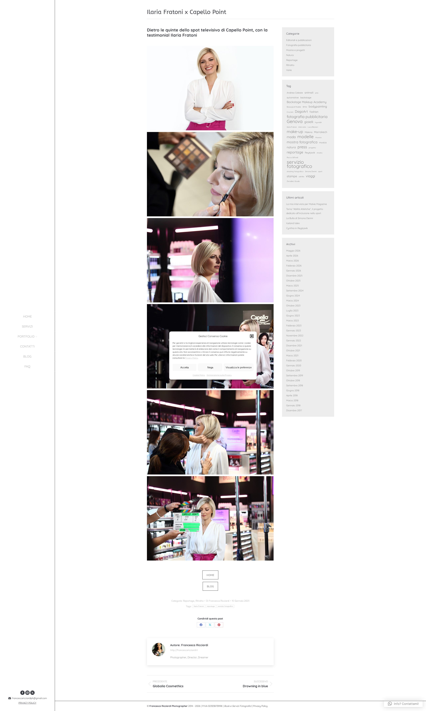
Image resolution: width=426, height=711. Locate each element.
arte (316, 93)
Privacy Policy (191, 358)
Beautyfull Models (294, 107)
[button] (251, 336)
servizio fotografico (225, 606)
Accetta (184, 367)
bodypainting (318, 106)
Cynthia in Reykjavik (297, 228)
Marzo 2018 (292, 400)
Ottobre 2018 (293, 380)
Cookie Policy (199, 375)
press (302, 147)
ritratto (319, 153)
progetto (312, 147)
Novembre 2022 (294, 335)
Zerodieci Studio (293, 181)
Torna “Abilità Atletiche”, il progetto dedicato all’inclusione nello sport (304, 211)
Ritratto (200, 600)
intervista (302, 127)
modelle (305, 136)
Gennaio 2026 (293, 270)
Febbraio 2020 (294, 360)
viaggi (310, 176)
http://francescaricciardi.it (184, 650)
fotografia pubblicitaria (307, 117)
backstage (305, 97)
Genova (295, 121)
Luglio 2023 (292, 310)
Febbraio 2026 (294, 265)
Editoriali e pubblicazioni (299, 40)
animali (309, 92)
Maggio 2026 (293, 250)
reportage (211, 606)
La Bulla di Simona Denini (299, 218)
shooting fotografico (295, 171)
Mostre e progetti (295, 50)
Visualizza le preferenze (239, 367)
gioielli (308, 122)
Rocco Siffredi (292, 157)
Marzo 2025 (292, 285)
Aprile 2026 (292, 255)
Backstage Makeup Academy (306, 102)
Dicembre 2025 (294, 275)
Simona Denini (311, 171)
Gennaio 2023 (293, 330)
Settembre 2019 (294, 375)
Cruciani (290, 112)
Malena (308, 132)
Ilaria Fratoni (199, 606)
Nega (210, 367)
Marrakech (320, 132)
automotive (293, 97)
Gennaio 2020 (293, 365)
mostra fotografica (302, 142)
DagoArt (301, 111)
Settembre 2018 (294, 385)
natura (291, 147)
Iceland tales (293, 223)
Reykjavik (310, 152)
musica (322, 142)
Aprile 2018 (292, 395)
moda (291, 137)
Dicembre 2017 (294, 410)
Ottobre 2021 (293, 350)
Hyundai (318, 122)
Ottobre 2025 (293, 280)
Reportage (188, 600)
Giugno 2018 (292, 390)
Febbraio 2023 (293, 325)
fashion (314, 111)
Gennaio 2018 (293, 405)
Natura (290, 55)
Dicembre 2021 (294, 345)
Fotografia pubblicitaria (298, 45)
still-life (301, 176)
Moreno (318, 137)
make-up (295, 131)
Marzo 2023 (292, 320)
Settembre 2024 (294, 290)
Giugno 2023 (293, 315)
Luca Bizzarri (313, 127)
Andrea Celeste (295, 92)
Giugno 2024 (293, 295)
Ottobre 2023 (293, 305)
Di (217, 600)
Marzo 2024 (292, 300)
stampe (292, 176)
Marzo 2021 (292, 355)
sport (320, 171)
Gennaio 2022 (293, 340)
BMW (305, 107)
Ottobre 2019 (293, 370)
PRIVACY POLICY (27, 702)
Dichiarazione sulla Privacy (219, 375)
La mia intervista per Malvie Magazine (306, 204)
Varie (289, 70)
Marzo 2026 (292, 260)
